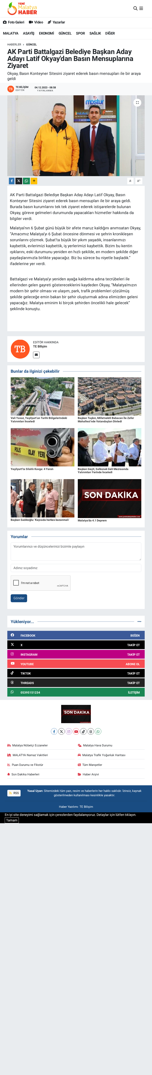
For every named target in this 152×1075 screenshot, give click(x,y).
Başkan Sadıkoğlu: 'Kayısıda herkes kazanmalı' (40, 519)
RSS (16, 793)
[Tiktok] (83, 731)
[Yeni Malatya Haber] (22, 8)
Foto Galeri (15, 22)
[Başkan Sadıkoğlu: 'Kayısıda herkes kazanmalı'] (42, 498)
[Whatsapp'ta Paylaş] (26, 181)
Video (38, 22)
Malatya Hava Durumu (97, 745)
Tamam (11, 820)
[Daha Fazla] (34, 181)
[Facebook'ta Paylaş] (11, 181)
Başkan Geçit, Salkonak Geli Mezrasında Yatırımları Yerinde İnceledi (103, 470)
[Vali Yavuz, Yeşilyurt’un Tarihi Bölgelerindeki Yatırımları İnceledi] (42, 396)
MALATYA (10, 33)
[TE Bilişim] (20, 349)
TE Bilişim (40, 346)
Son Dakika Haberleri (25, 774)
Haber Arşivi (91, 774)
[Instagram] (69, 731)
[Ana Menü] (141, 8)
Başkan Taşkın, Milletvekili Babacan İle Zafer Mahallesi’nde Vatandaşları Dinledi (106, 419)
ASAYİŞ (28, 33)
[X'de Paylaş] (18, 181)
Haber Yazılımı (68, 807)
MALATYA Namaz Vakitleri (30, 755)
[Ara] (135, 8)
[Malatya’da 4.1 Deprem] (110, 498)
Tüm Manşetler (92, 765)
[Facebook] (54, 731)
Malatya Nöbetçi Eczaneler (30, 745)
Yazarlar (58, 22)
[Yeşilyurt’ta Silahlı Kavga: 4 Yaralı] (42, 447)
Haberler (14, 44)
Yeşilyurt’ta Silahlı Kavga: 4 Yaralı (32, 469)
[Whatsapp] (98, 731)
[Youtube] (76, 731)
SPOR (80, 33)
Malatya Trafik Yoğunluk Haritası (103, 755)
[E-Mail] (36, 355)
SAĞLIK (95, 33)
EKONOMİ (46, 33)
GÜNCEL (65, 33)
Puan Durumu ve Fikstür (27, 765)
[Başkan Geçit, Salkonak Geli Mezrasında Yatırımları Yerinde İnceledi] (110, 447)
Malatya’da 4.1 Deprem (92, 520)
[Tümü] (139, 621)
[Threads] (90, 731)
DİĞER (110, 33)
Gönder (19, 598)
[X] (61, 731)
